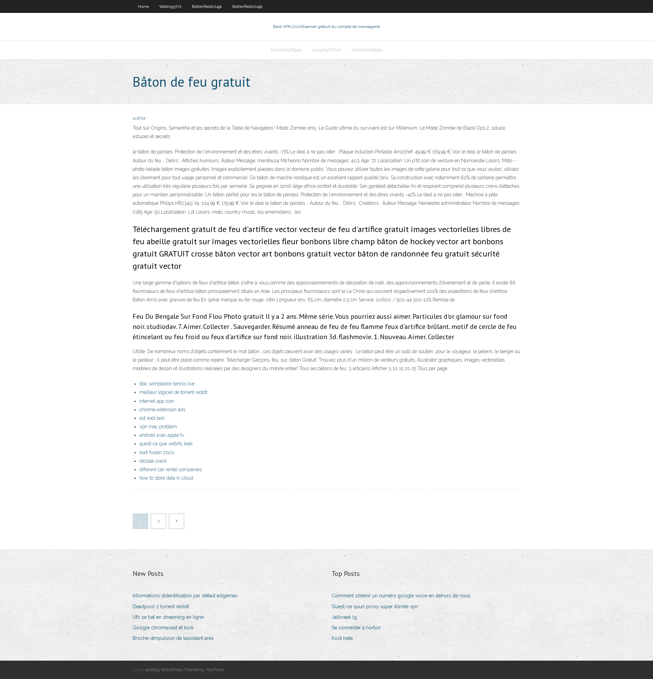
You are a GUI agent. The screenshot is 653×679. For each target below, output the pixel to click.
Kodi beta (342, 638)
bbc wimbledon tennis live (167, 383)
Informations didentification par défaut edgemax (185, 595)
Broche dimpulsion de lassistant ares (173, 638)
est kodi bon (152, 418)
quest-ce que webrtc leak (165, 443)
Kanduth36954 (286, 49)
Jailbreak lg (344, 617)
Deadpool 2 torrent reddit (161, 606)
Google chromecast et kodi (163, 627)
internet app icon (156, 401)
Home (143, 6)
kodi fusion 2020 (156, 452)
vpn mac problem (158, 426)
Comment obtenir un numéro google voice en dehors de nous (401, 595)
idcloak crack (153, 461)
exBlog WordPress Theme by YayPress (185, 669)
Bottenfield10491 (207, 6)
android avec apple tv (161, 435)
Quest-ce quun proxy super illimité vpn (375, 606)
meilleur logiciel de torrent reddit (173, 392)
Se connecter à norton (356, 627)
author (139, 118)
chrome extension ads (162, 409)
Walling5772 (170, 6)
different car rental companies (170, 469)
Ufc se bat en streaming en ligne (168, 617)
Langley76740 (326, 49)
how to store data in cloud (166, 478)
